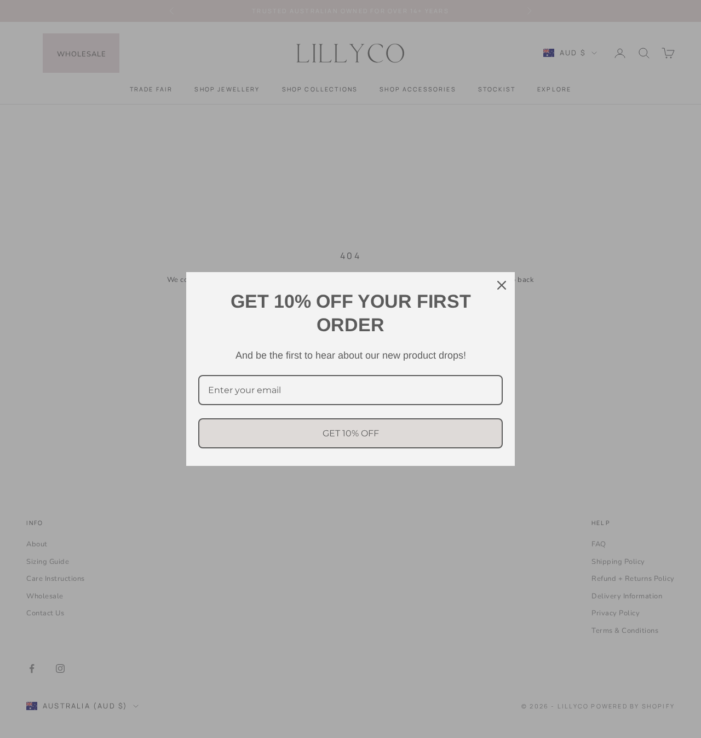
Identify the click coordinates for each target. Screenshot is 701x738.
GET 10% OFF (351, 433)
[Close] (502, 285)
